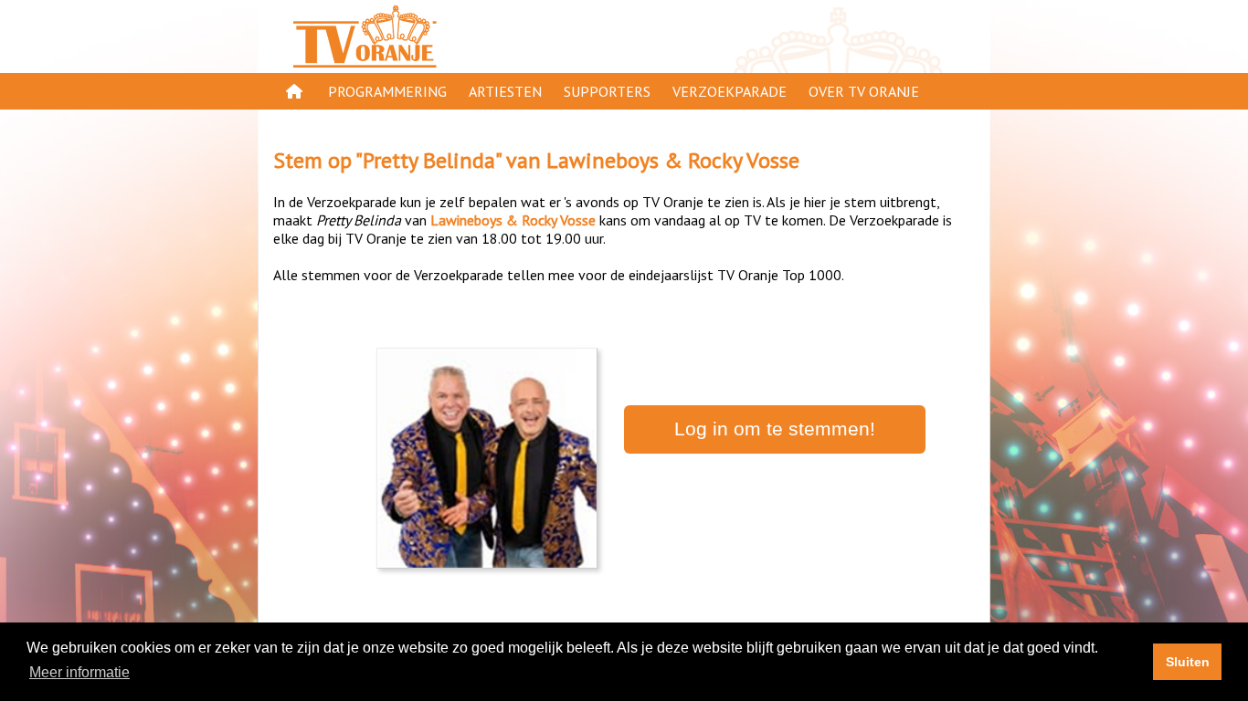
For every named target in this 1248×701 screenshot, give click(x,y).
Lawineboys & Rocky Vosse (672, 160)
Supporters (607, 91)
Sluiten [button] (1188, 661)
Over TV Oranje (864, 91)
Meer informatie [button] (79, 672)
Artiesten (505, 91)
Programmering (387, 91)
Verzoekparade (729, 91)
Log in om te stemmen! (774, 429)
